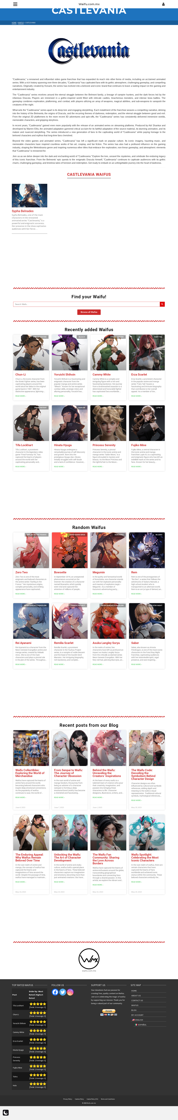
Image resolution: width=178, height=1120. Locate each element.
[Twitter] (62, 992)
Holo (15, 1085)
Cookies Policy (79, 1099)
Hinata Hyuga (63, 445)
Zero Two (21, 572)
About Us (136, 995)
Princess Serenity (104, 445)
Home (134, 990)
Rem (134, 572)
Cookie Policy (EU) (92, 1099)
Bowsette (60, 572)
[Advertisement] (89, 262)
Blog (134, 1010)
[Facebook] (55, 992)
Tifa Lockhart (24, 445)
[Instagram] (70, 992)
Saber (135, 643)
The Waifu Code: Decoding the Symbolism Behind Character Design (143, 774)
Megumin (99, 572)
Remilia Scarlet (63, 643)
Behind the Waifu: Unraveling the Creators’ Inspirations (107, 773)
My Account (137, 1015)
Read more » (20, 396)
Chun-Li (20, 374)
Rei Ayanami (23, 643)
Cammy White (102, 374)
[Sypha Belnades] (29, 195)
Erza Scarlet (139, 374)
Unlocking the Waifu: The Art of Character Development (67, 857)
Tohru (15, 1076)
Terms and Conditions (108, 1099)
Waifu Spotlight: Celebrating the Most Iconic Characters (145, 857)
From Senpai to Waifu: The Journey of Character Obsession (68, 773)
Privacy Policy (67, 1099)
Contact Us (137, 1000)
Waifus (135, 1005)
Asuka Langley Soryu (106, 643)
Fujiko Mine (138, 445)
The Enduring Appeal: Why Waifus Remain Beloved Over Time (29, 857)
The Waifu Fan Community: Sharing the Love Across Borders (106, 859)
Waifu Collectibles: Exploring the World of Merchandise (29, 773)
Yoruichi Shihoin (64, 374)
